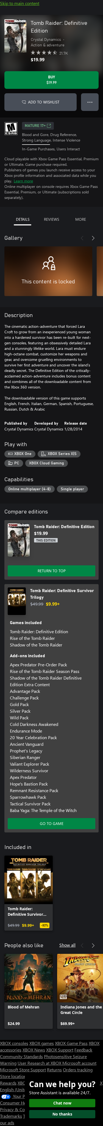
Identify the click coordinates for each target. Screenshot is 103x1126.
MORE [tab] (80, 219)
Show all (67, 945)
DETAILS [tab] (22, 219)
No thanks (62, 1114)
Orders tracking (78, 1069)
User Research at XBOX (40, 1063)
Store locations (14, 1076)
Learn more (23, 180)
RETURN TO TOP (52, 570)
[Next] (93, 238)
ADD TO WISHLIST (43, 102)
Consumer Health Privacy (24, 1103)
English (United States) (21, 1089)
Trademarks (11, 1116)
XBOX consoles (14, 1043)
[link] (28, 893)
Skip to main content (19, 3)
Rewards (8, 1083)
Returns (54, 1069)
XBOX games (41, 1043)
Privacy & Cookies (17, 1109)
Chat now (62, 1103)
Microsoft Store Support (23, 1069)
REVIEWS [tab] (51, 219)
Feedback (83, 1050)
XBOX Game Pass (71, 1043)
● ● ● (90, 101)
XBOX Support (59, 1050)
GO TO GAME (51, 823)
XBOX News (34, 1050)
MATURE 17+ (35, 126)
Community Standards (21, 1056)
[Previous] (82, 238)
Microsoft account (79, 1063)
